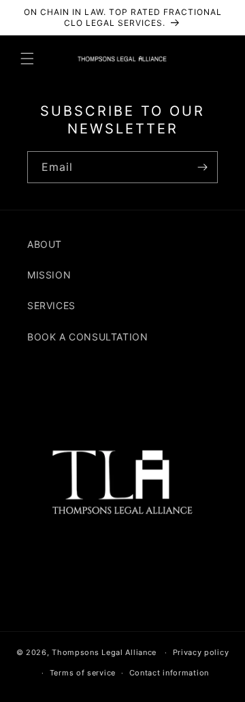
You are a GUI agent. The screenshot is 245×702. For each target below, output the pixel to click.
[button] (27, 59)
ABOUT (44, 244)
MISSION (49, 275)
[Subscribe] (202, 167)
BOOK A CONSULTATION (87, 336)
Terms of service (83, 672)
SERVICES (51, 305)
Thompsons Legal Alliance (104, 652)
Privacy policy (201, 652)
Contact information (169, 672)
